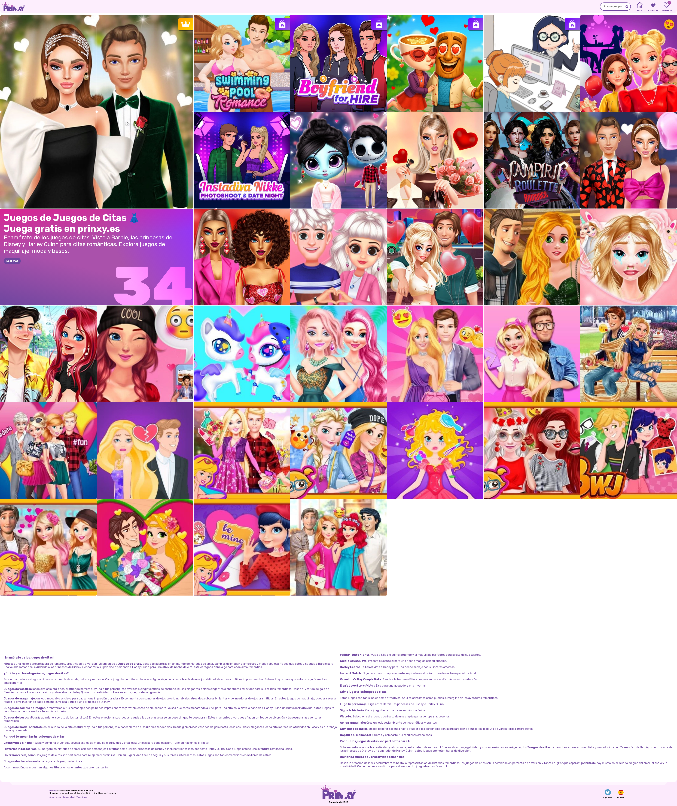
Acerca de (55, 797)
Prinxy (53, 790)
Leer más (12, 260)
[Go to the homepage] (12, 6)
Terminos (81, 797)
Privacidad (69, 797)
